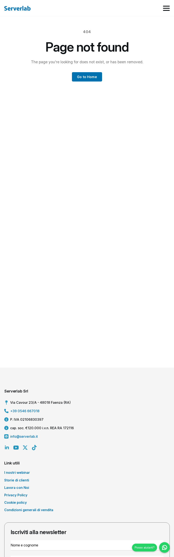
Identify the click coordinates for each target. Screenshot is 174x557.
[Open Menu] (166, 8)
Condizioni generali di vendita (28, 510)
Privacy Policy (15, 495)
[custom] (34, 447)
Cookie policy (15, 502)
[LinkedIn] (7, 447)
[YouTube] (16, 447)
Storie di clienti (16, 480)
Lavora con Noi (16, 487)
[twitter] (25, 447)
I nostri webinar (17, 472)
